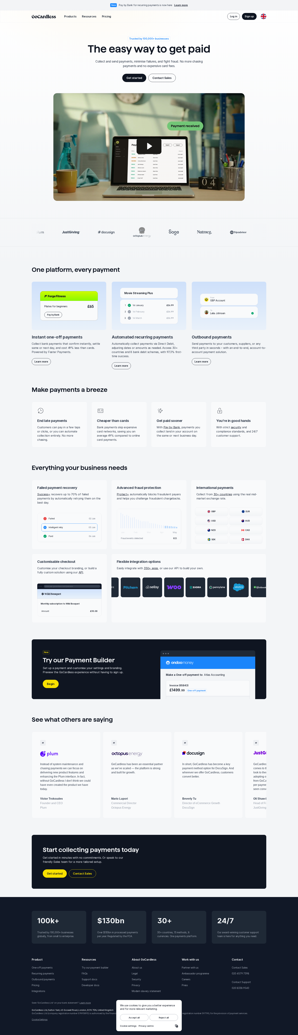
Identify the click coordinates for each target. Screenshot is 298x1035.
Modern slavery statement (146, 991)
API (81, 572)
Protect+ (123, 494)
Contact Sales (239, 967)
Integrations (38, 991)
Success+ (43, 494)
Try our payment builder (95, 967)
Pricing (35, 985)
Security (136, 979)
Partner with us (190, 967)
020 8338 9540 (240, 987)
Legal (135, 973)
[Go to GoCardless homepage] (44, 16)
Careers (186, 979)
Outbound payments (43, 979)
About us (137, 967)
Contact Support (241, 982)
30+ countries (222, 494)
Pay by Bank (171, 427)
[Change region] (263, 16)
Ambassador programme (195, 973)
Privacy (136, 985)
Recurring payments (43, 973)
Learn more (181, 5)
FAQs (85, 973)
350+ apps (151, 568)
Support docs (89, 979)
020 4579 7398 (240, 973)
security (236, 427)
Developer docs (90, 985)
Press (185, 985)
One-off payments (42, 967)
